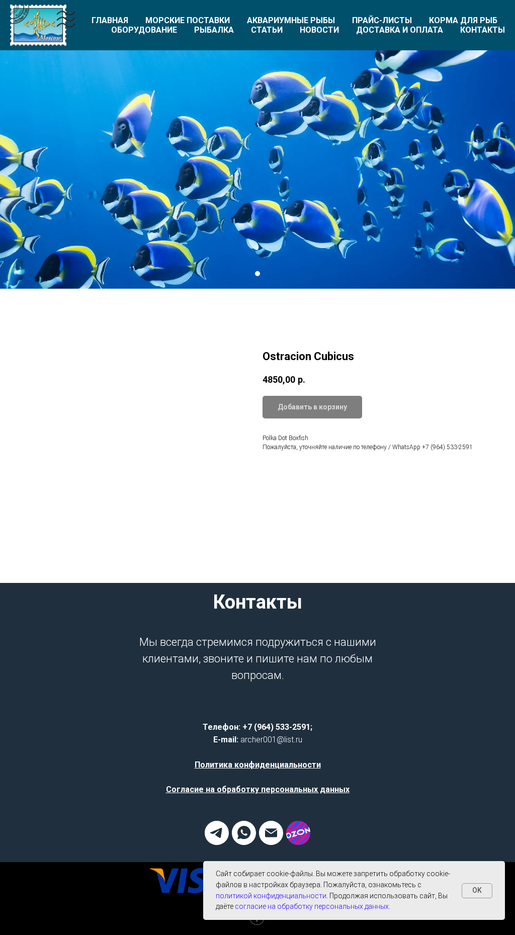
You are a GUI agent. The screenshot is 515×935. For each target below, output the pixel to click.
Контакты (482, 30)
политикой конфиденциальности (271, 896)
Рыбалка (214, 30)
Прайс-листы (382, 20)
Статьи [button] (267, 30)
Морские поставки (187, 20)
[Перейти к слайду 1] (257, 377)
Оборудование (144, 30)
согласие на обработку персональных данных (312, 906)
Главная (110, 20)
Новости (319, 30)
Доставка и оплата (399, 30)
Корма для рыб (463, 20)
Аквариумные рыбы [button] (291, 20)
